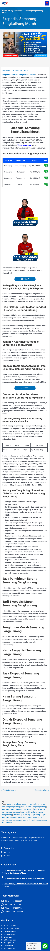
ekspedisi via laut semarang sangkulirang (17, 809)
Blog (11, 11)
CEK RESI (24, 388)
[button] (47, 3)
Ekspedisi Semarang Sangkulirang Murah (18, 75)
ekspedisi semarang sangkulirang (33, 807)
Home (4, 11)
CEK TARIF (25, 279)
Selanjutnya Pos (42, 790)
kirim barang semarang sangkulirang (26, 815)
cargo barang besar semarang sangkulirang (23, 804)
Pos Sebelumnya (8, 790)
